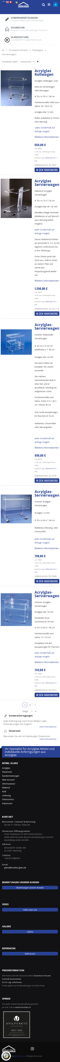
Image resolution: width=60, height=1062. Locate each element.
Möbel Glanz (20, 1056)
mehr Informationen (48, 727)
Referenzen (30, 953)
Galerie (30, 931)
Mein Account (8, 779)
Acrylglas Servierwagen (47, 182)
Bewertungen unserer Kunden (30, 887)
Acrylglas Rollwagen (44, 72)
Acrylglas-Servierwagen (47, 326)
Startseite (3, 50)
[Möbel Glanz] (23, 4)
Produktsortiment (18, 50)
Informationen (8, 783)
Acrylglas (6, 768)
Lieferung (6, 795)
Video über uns (30, 909)
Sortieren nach (10, 61)
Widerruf (6, 787)
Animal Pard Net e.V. (23, 1007)
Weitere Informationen (47, 136)
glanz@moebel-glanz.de (15, 867)
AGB (4, 791)
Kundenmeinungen (10, 776)
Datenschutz (8, 799)
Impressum (7, 803)
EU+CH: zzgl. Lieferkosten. (12, 982)
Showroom (7, 772)
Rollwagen (37, 50)
